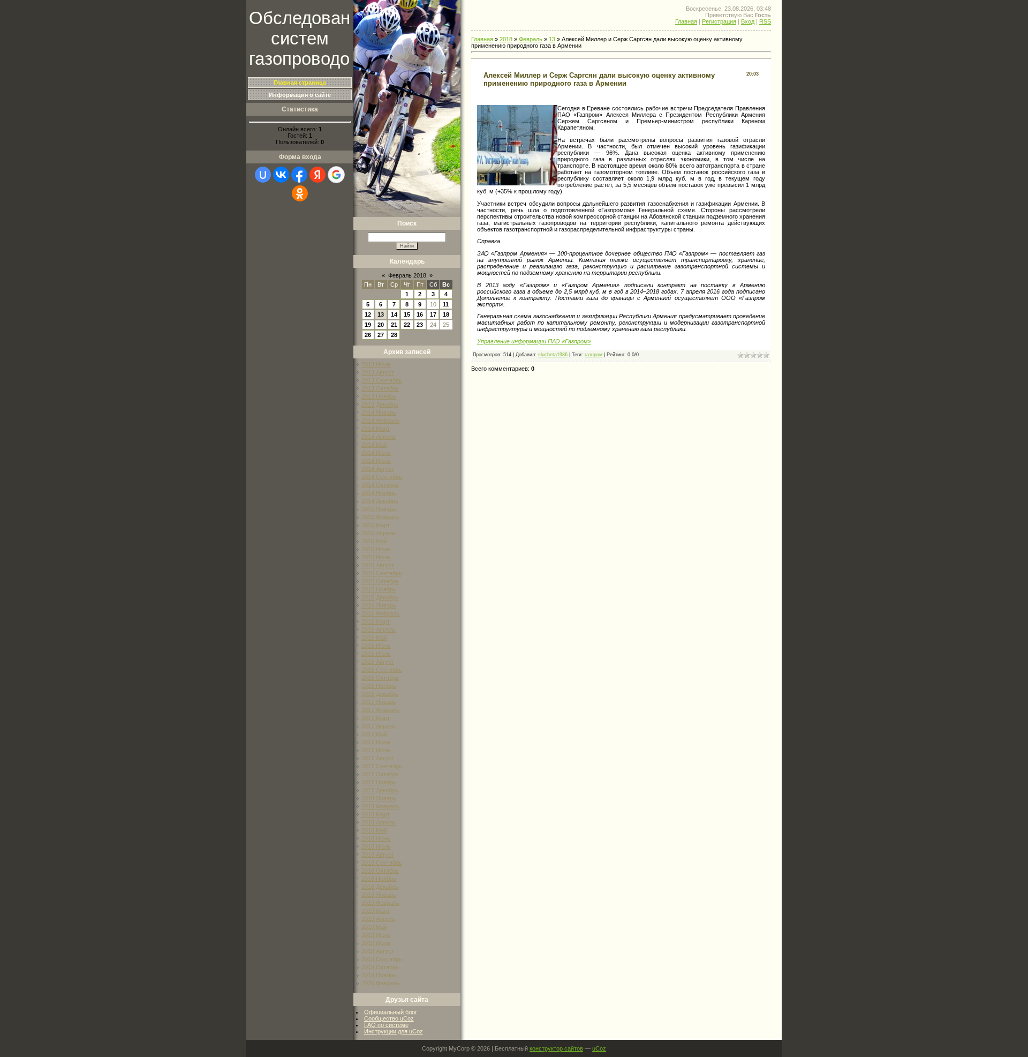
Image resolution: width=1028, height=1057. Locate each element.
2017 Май (374, 734)
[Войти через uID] (263, 175)
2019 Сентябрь (381, 959)
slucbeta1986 (553, 354)
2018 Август (377, 854)
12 (368, 314)
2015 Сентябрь (381, 573)
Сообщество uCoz (389, 1018)
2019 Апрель (378, 919)
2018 (506, 39)
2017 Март (375, 718)
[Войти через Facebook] (299, 175)
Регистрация (719, 21)
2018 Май (374, 830)
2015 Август (377, 565)
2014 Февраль (380, 420)
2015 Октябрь (380, 581)
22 (407, 324)
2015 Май (374, 541)
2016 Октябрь (380, 677)
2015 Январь (378, 509)
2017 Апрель (378, 726)
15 (407, 314)
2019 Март (375, 911)
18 (446, 314)
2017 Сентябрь (381, 766)
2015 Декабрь (379, 597)
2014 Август (377, 469)
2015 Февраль (380, 517)
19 (368, 324)
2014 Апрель (378, 436)
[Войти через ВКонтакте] (281, 175)
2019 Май (374, 927)
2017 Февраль (380, 710)
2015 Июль (376, 557)
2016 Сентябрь (381, 669)
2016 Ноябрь (378, 686)
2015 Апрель (378, 533)
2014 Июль (376, 461)
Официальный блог (390, 1012)
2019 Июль (376, 943)
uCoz (599, 1048)
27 (380, 335)
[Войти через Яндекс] (317, 175)
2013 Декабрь (379, 404)
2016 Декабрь (379, 694)
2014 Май (374, 444)
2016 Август (377, 661)
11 (446, 304)
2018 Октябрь (380, 870)
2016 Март (375, 621)
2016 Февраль (380, 613)
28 (394, 335)
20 (380, 324)
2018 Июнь (376, 838)
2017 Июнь (376, 742)
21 (394, 324)
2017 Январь (378, 702)
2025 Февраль (380, 983)
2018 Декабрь (379, 886)
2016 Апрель (378, 629)
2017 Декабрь (379, 790)
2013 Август (377, 372)
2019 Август (377, 951)
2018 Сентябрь (381, 862)
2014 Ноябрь (378, 493)
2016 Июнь (376, 645)
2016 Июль (376, 653)
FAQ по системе (386, 1025)
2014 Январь (378, 412)
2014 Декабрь (379, 501)
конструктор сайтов (556, 1048)
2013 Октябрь (380, 388)
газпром (593, 354)
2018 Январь (378, 798)
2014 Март (375, 428)
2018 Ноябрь (378, 878)
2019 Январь (378, 894)
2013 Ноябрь (378, 396)
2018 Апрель (378, 822)
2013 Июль (376, 364)
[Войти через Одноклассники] (300, 193)
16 (420, 314)
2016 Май (374, 637)
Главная (686, 21)
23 (420, 324)
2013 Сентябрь (381, 380)
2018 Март (375, 814)
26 (368, 335)
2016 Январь (378, 605)
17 (433, 314)
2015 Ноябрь (378, 589)
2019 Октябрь (380, 967)
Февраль (530, 39)
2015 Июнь (376, 549)
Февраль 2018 (407, 275)
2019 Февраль (380, 902)
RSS (765, 21)
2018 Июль (376, 846)
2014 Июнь (376, 452)
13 (380, 314)
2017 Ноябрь (378, 782)
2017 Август (377, 758)
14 (394, 314)
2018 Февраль (380, 806)
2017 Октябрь (380, 774)
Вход (747, 21)
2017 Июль (376, 750)
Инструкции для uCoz (393, 1031)
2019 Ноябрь (378, 975)
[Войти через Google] (336, 174)
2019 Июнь (376, 935)
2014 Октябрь (380, 485)
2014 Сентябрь (381, 477)
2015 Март (375, 525)
